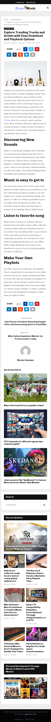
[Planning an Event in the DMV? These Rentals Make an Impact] (25, 537)
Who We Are (30, 2)
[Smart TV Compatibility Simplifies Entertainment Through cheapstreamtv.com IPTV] (36, 595)
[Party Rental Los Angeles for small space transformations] (36, 634)
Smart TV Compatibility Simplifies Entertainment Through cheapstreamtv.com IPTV (36, 612)
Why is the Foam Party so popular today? (24, 405)
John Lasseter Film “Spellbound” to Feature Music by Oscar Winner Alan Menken (25, 481)
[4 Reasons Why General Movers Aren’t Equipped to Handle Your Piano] (14, 634)
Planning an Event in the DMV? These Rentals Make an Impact (25, 547)
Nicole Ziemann (12, 43)
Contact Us (20, 2)
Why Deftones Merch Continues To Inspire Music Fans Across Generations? (13, 609)
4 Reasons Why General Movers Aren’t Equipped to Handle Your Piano (13, 647)
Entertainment (9, 28)
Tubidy (7, 120)
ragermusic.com (30, 714)
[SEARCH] (44, 504)
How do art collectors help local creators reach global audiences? (12, 575)
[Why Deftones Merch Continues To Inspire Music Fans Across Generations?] (14, 595)
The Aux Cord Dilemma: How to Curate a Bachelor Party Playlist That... (35, 575)
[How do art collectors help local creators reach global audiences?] (14, 561)
